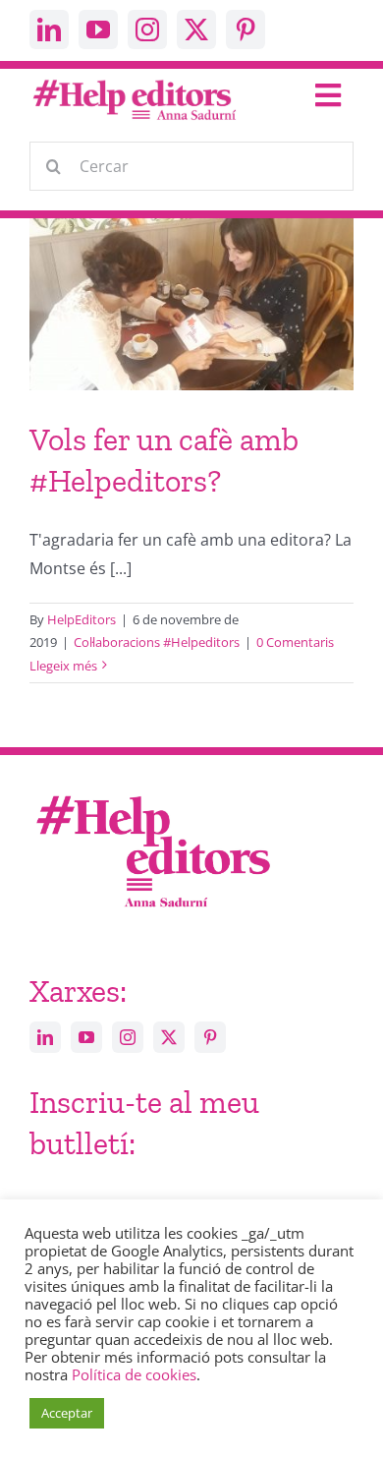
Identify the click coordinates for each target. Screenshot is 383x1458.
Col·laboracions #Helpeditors (157, 642)
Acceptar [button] (66, 1413)
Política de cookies (134, 1374)
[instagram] (147, 29)
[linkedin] (49, 29)
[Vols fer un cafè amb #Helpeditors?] (191, 319)
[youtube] (98, 29)
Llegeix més (63, 665)
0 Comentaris (295, 642)
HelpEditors (81, 619)
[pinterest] (245, 29)
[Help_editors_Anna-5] (152, 792)
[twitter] (196, 29)
